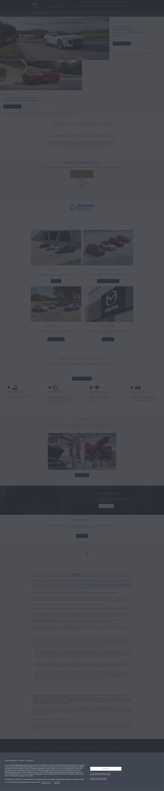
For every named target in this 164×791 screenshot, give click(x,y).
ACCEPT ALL (105, 768)
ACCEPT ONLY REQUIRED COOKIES (100, 773)
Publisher (57, 782)
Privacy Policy (46, 782)
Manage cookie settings (98, 778)
